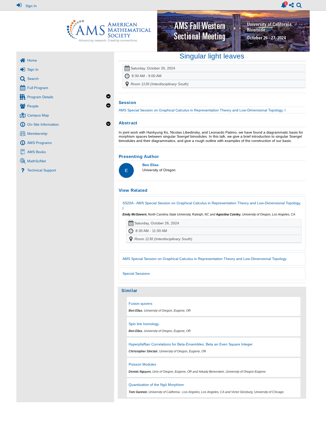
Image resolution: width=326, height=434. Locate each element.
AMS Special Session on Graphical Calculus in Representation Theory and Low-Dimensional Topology (205, 259)
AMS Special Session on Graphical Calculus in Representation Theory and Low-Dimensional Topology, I (202, 110)
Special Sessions (136, 273)
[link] (284, 5)
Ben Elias (150, 165)
